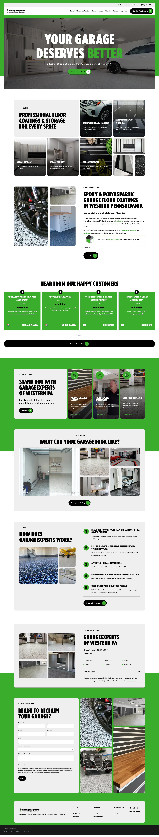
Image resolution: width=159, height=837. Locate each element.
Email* (19, 738)
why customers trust (114, 239)
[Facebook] (131, 808)
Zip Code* (49, 730)
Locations (117, 814)
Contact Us (88, 256)
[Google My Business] (137, 808)
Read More (22, 317)
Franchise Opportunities (98, 815)
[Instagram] (134, 808)
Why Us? (25, 410)
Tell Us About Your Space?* (24, 753)
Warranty (96, 807)
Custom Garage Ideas (119, 808)
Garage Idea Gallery (78, 503)
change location (132, 4)
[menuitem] (6, 831)
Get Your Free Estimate (140, 11)
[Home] (16, 11)
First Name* (21, 723)
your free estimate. (132, 681)
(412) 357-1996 (146, 5)
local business (119, 221)
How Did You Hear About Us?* (25, 746)
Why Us (75, 807)
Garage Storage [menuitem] (97, 11)
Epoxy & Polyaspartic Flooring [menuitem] (79, 11)
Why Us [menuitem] (107, 11)
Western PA (123, 5)
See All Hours (87, 653)
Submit (22, 778)
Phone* (20, 730)
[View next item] (83, 335)
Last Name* (49, 723)
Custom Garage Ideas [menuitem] (120, 11)
